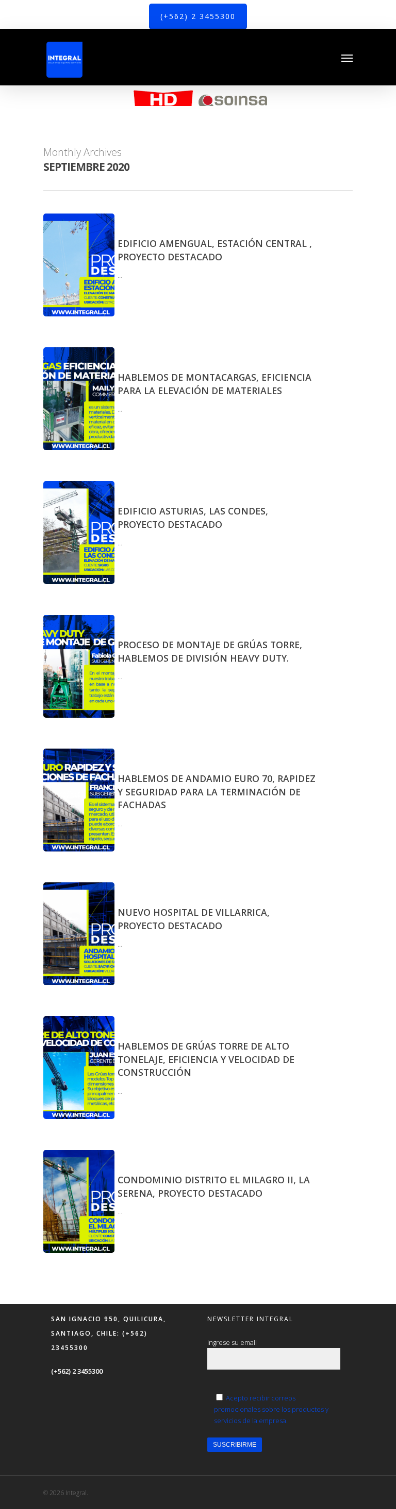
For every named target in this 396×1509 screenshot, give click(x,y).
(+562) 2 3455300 (77, 1371)
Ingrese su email (232, 1342)
